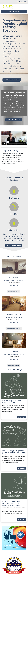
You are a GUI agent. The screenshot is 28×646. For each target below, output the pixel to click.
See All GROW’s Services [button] (13, 245)
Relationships (14, 230)
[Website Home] (8, 7)
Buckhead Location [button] (13, 291)
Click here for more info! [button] (11, 80)
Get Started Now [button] (14, 11)
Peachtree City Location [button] (14, 328)
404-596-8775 (22, 1)
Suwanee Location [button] (13, 365)
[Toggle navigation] (25, 6)
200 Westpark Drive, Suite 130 (14, 317)
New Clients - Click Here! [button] (13, 119)
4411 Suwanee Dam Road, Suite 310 (14, 354)
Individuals (14, 198)
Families (14, 214)
